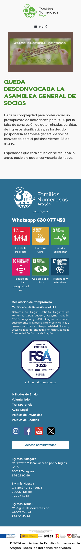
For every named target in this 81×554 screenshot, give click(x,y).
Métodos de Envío (25, 394)
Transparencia (22, 404)
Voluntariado (21, 399)
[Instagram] (16, 434)
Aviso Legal (20, 410)
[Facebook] (27, 434)
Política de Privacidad (27, 415)
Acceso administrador (40, 445)
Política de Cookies (25, 420)
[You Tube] (39, 434)
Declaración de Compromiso (32, 302)
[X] (51, 434)
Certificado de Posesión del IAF (34, 307)
